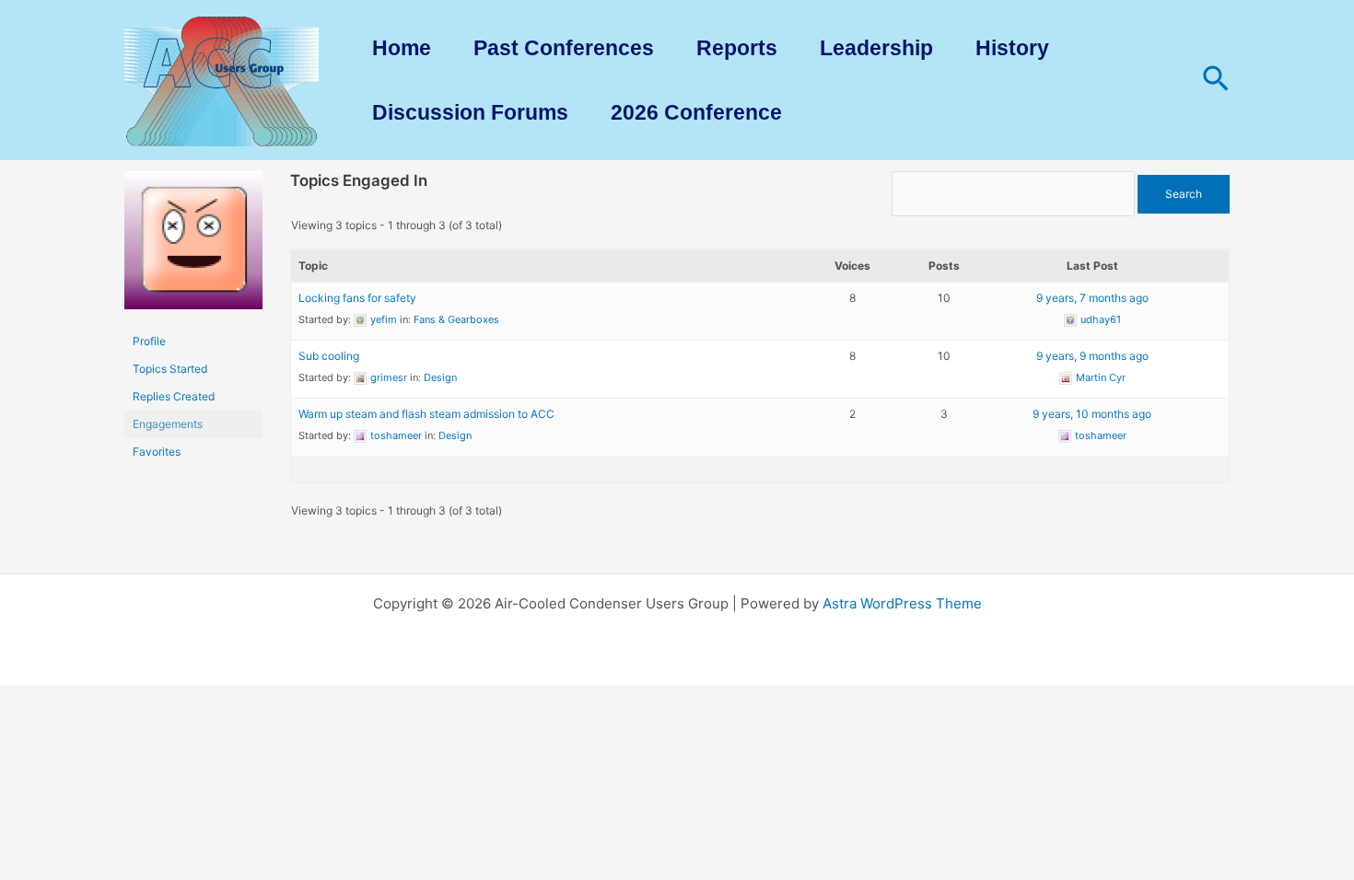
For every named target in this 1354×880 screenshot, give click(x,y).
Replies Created (174, 396)
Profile (149, 341)
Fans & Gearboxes (456, 319)
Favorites (157, 451)
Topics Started (170, 369)
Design (440, 377)
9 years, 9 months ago (1092, 356)
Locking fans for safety (357, 298)
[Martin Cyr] (193, 248)
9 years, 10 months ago (1092, 414)
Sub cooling (328, 356)
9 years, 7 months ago (1092, 298)
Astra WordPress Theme (902, 603)
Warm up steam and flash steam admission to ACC (426, 414)
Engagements (168, 424)
